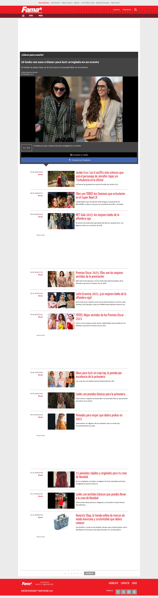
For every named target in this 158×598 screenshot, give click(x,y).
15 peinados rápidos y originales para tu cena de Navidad (101, 475)
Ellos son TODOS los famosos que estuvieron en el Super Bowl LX (100, 195)
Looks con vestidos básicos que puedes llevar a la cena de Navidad (101, 496)
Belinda (76, 3)
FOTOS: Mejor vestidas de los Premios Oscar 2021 (100, 317)
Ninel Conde (115, 3)
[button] (79, 155)
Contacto (125, 583)
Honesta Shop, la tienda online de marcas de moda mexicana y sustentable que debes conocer (100, 519)
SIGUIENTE (89, 573)
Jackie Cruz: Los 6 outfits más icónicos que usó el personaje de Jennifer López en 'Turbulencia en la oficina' (100, 176)
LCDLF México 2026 (87, 3)
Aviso (134, 583)
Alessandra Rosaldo (102, 3)
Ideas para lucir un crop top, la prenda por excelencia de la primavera (99, 375)
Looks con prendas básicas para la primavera (100, 394)
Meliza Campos (67, 3)
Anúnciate (113, 583)
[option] (79, 109)
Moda (41, 16)
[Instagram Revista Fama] (128, 591)
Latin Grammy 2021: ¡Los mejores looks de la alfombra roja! (101, 295)
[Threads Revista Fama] (134, 591)
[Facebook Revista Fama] (118, 591)
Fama (31, 16)
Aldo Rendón (55, 3)
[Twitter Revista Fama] (123, 591)
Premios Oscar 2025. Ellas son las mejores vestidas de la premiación (99, 274)
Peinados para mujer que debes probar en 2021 (99, 417)
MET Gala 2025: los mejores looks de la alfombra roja (97, 216)
